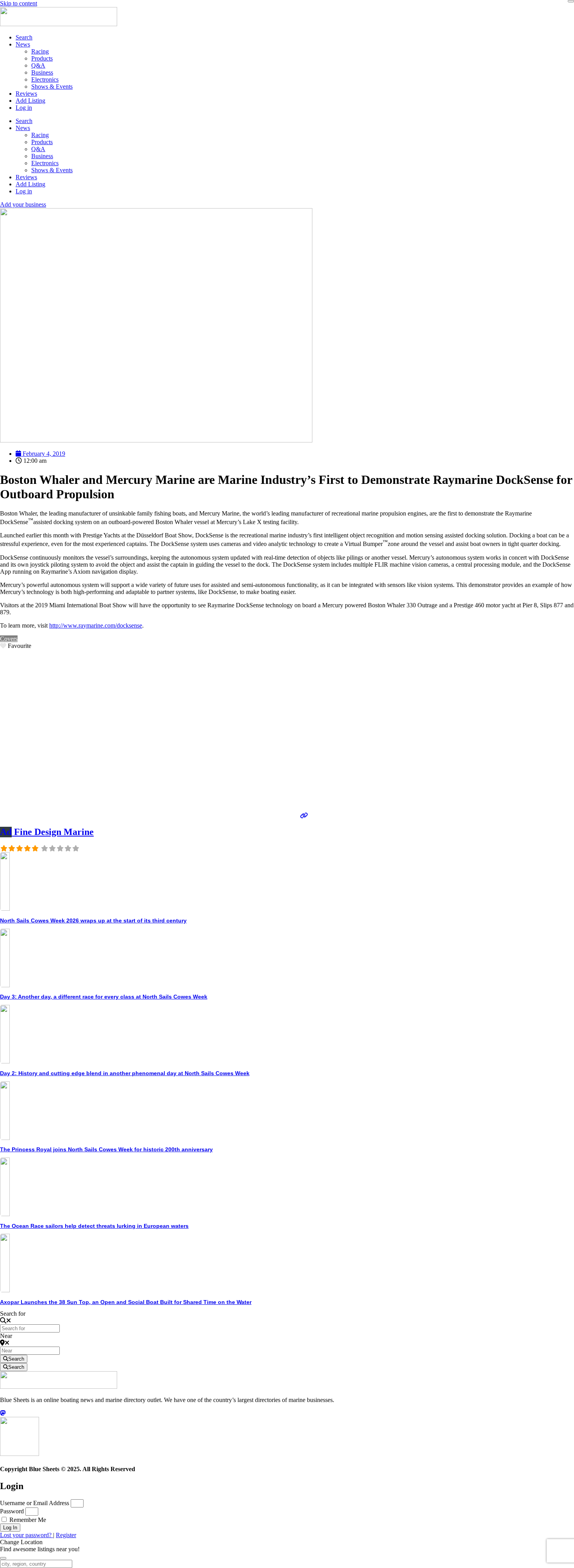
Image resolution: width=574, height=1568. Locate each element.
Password (12, 1511)
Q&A (38, 65)
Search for (12, 1313)
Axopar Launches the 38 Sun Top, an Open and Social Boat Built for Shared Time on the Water (125, 1302)
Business (42, 72)
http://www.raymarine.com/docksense (95, 625)
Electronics (45, 79)
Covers (9, 638)
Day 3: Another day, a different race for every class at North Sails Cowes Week (103, 997)
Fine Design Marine (47, 832)
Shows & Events (52, 86)
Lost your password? (26, 1535)
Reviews (26, 93)
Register (66, 1535)
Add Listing (30, 100)
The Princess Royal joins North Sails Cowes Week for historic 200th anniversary (106, 1149)
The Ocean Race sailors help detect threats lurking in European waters (94, 1226)
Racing (40, 51)
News (23, 44)
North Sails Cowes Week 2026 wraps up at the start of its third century (93, 920)
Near (6, 1336)
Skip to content (18, 3)
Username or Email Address (34, 1503)
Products (42, 58)
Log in (24, 107)
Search (24, 37)
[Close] (571, 1)
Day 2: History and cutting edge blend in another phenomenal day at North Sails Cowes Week (125, 1073)
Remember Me (27, 1519)
